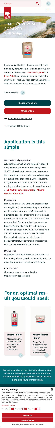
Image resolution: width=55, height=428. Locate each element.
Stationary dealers (27, 103)
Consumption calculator (20, 118)
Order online (27, 111)
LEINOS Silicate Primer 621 (20, 190)
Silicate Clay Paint (36, 72)
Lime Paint (9, 76)
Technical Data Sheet (18, 126)
